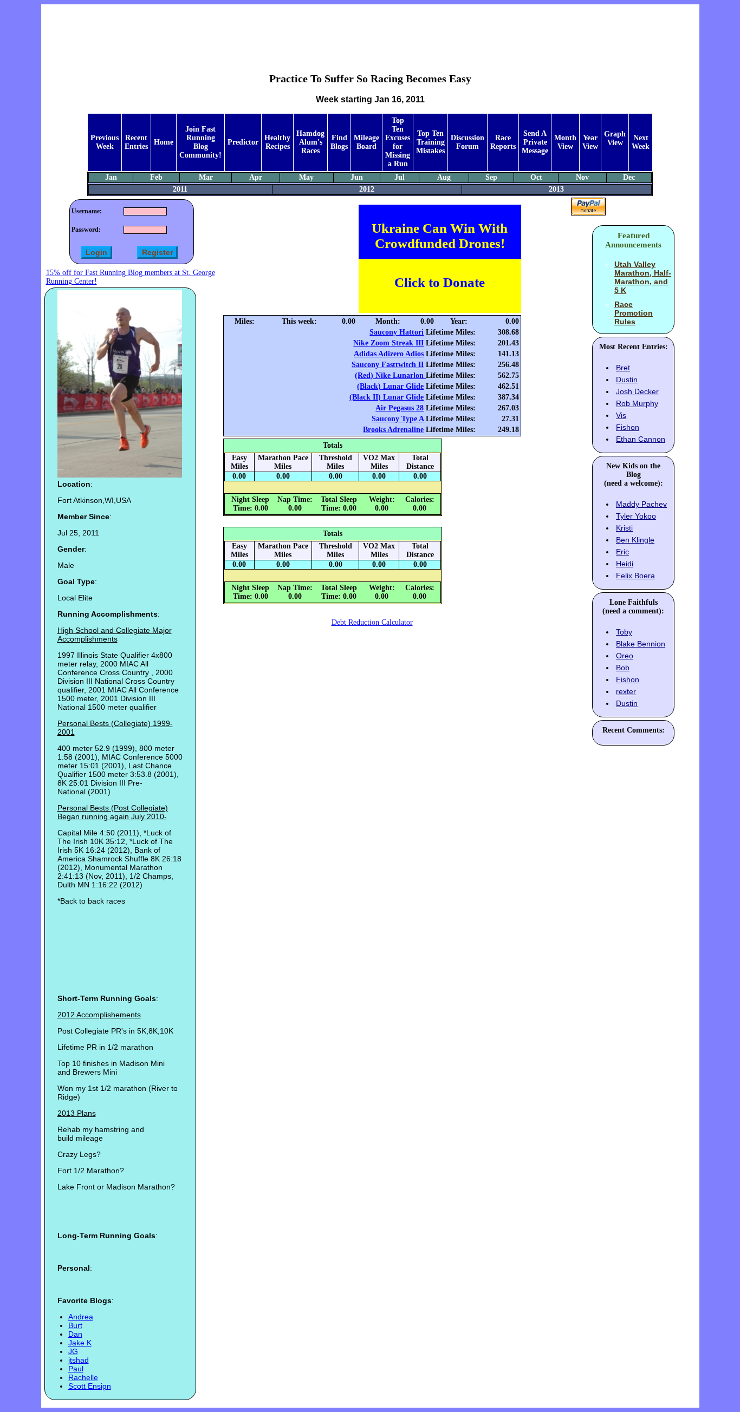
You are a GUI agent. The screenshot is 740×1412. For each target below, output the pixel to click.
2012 (366, 189)
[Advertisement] (370, 30)
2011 (180, 189)
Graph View (615, 138)
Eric (622, 551)
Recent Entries (136, 142)
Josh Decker (637, 391)
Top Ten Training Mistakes (430, 142)
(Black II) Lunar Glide (386, 397)
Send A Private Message (535, 142)
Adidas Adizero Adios (389, 354)
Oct (536, 177)
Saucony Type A (398, 419)
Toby (624, 631)
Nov (582, 177)
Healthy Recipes (277, 142)
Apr (255, 177)
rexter (626, 691)
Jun (356, 177)
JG (73, 1351)
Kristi (624, 528)
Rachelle (83, 1377)
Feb (156, 177)
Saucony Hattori (396, 332)
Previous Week (104, 142)
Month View (565, 142)
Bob (622, 667)
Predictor (243, 142)
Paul (75, 1368)
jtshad (78, 1360)
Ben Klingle (635, 539)
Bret (623, 367)
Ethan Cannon (640, 439)
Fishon (627, 427)
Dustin (627, 379)
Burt (75, 1325)
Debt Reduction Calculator (372, 622)
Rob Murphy (637, 403)
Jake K (80, 1342)
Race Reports (503, 142)
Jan (111, 177)
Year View (590, 142)
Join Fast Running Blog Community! (200, 142)
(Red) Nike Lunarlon (390, 375)
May (306, 177)
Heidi (624, 563)
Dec (629, 177)
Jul (399, 177)
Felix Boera (635, 575)
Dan (75, 1334)
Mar (206, 177)
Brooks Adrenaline (393, 430)
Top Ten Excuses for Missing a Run (397, 142)
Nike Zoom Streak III (388, 343)
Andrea (80, 1316)
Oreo (624, 655)
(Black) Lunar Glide (390, 386)
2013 (556, 189)
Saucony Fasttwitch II (388, 365)
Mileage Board (366, 142)
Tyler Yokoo (636, 516)
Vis (621, 415)
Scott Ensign (89, 1386)
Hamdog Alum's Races (310, 142)
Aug (444, 177)
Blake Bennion (640, 643)
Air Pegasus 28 (399, 408)
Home (163, 142)
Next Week (641, 142)
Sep (491, 177)
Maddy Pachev (641, 504)
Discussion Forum (467, 142)
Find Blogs (339, 142)
